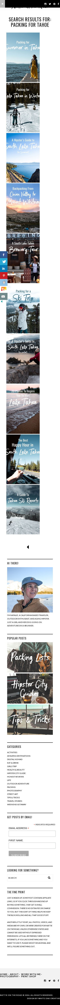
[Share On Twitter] (4, 261)
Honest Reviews (15, 776)
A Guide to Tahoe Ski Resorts (23, 509)
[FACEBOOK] (58, 4)
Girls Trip (12, 766)
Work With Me (31, 974)
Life (9, 780)
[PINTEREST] (54, 4)
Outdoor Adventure (18, 783)
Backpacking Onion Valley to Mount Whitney (23, 208)
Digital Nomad (14, 759)
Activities (12, 752)
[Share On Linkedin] (4, 268)
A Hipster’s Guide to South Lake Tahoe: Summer (23, 158)
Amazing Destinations (18, 756)
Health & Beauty (15, 770)
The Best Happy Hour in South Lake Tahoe (23, 459)
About (14, 974)
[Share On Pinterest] (4, 275)
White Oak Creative (49, 998)
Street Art (12, 794)
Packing (11, 787)
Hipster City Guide (16, 773)
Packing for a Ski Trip (23, 308)
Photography (14, 790)
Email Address (19, 828)
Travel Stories (14, 801)
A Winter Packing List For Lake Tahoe (23, 107)
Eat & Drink (13, 763)
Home (3, 974)
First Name (16, 840)
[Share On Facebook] (4, 254)
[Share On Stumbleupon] (4, 289)
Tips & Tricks (13, 797)
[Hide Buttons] (1, 302)
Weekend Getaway (16, 804)
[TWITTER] (50, 4)
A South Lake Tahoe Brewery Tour (23, 258)
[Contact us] (4, 296)
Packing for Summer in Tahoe (23, 57)
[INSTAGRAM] (45, 4)
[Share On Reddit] (4, 282)
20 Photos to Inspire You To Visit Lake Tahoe (23, 409)
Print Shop (28, 976)
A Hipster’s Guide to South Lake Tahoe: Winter (23, 359)
